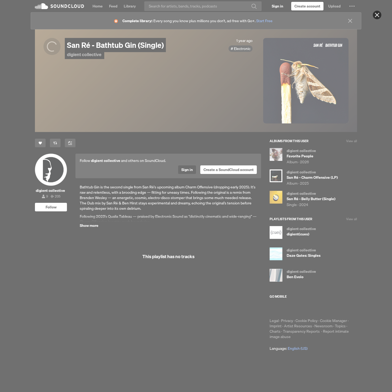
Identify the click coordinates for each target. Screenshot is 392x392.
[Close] (377, 15)
